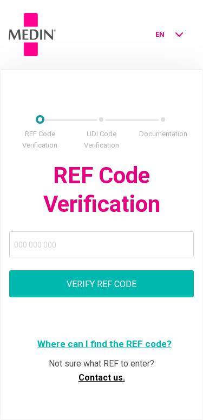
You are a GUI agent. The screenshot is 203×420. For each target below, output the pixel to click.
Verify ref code (101, 284)
